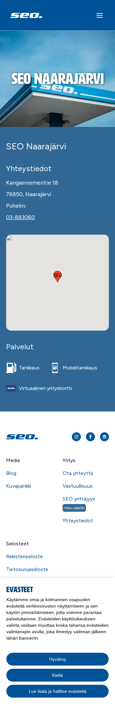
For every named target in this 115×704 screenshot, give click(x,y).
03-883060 (20, 217)
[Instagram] (76, 436)
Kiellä (57, 675)
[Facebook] (90, 436)
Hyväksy (57, 659)
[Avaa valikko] (99, 15)
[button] (57, 276)
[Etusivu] (32, 436)
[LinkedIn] (104, 436)
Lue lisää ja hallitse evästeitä (58, 691)
